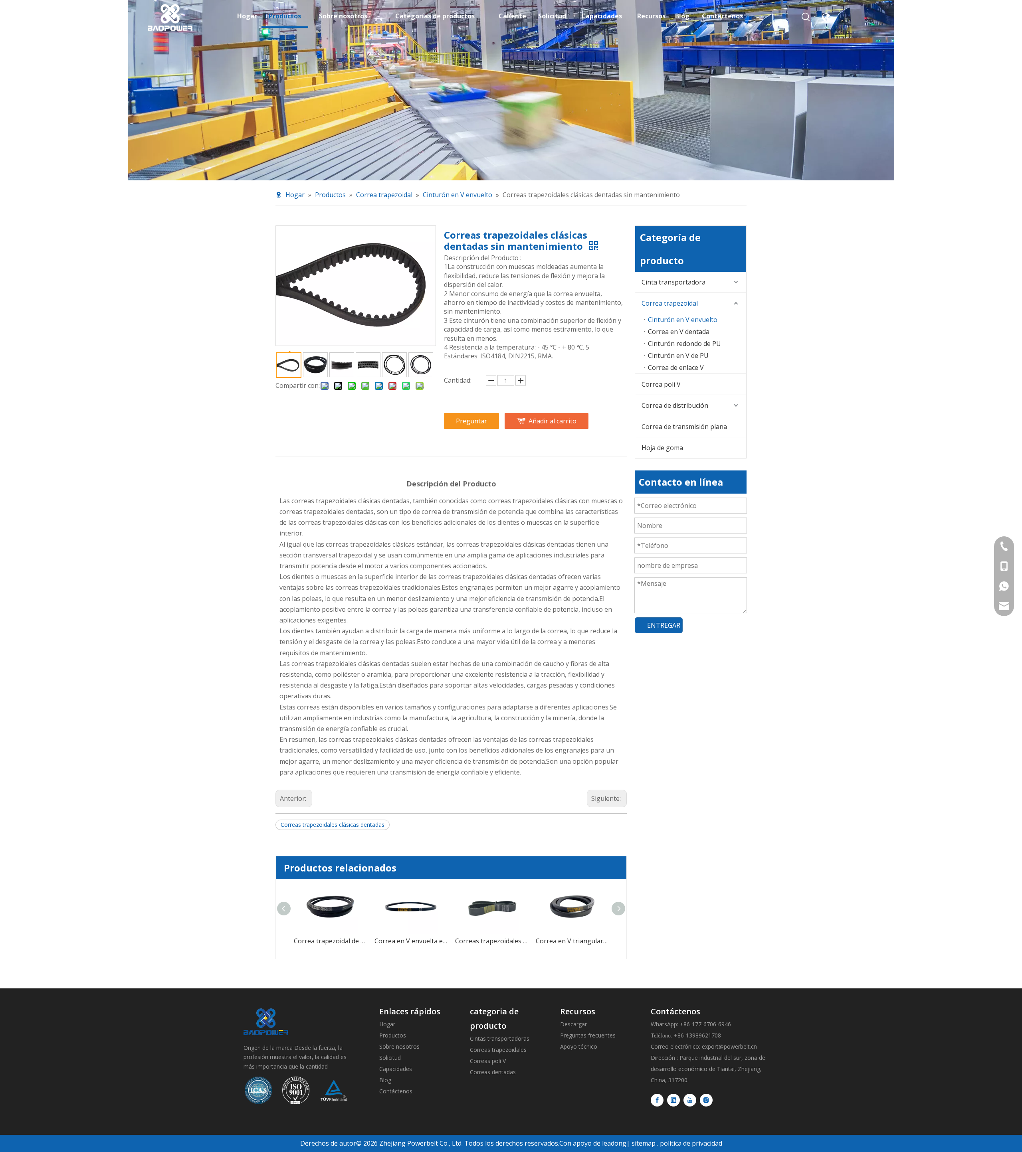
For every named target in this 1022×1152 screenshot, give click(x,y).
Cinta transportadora (673, 282)
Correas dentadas (493, 1072)
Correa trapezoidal (670, 303)
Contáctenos (395, 1091)
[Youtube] (689, 1100)
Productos (392, 1035)
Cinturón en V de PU (678, 355)
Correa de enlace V (676, 367)
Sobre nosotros (399, 1046)
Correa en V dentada (678, 331)
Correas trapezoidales (498, 1049)
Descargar (573, 1024)
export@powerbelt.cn (729, 1046)
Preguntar (471, 421)
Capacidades (395, 1069)
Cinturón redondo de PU (684, 343)
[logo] (266, 1021)
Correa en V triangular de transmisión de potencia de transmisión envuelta (572, 941)
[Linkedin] (673, 1100)
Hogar (387, 1024)
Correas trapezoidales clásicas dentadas (332, 824)
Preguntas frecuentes (588, 1035)
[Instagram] (706, 1100)
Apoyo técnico (578, 1046)
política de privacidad (691, 1143)
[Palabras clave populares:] (806, 17)
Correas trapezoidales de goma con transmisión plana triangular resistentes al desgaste (411, 941)
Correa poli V (661, 384)
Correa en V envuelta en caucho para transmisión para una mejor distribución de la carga (330, 941)
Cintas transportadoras (499, 1038)
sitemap (644, 1143)
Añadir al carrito (552, 421)
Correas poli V (488, 1061)
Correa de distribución (675, 405)
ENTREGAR (663, 625)
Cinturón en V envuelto (682, 319)
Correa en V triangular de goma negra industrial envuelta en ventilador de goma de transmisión (492, 941)
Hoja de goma (662, 447)
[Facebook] (657, 1100)
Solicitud (390, 1057)
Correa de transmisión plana (684, 426)
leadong (614, 1143)
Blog (385, 1080)
